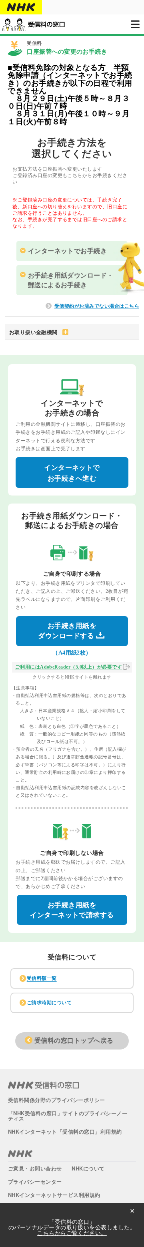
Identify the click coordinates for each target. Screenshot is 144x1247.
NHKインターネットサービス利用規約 (54, 1195)
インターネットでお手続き (67, 251)
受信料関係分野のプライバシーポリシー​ (56, 1100)
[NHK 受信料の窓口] (33, 24)
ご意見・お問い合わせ (35, 1168)
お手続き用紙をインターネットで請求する (72, 910)
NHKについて (88, 1168)
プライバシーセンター (35, 1181)
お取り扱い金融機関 (33, 332)
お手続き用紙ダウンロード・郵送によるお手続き (71, 280)
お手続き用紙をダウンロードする (67, 631)
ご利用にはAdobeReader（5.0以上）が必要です (68, 667)
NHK (20, 1153)
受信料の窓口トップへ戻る (74, 1040)
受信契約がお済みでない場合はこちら (96, 306)
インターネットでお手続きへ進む (72, 473)
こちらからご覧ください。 (72, 1233)
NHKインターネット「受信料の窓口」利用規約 (65, 1131)
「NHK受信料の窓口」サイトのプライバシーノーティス (67, 1115)
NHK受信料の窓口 (43, 1085)
